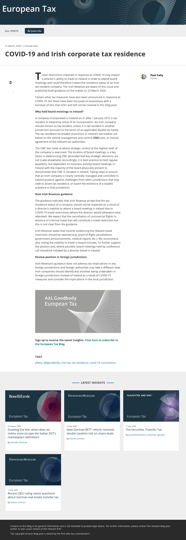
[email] (10, 83)
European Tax (29, 8)
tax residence (80, 362)
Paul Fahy (156, 75)
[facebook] (10, 108)
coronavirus (108, 362)
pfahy (38, 362)
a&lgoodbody (51, 362)
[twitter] (10, 91)
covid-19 (95, 362)
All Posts (11, 31)
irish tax (66, 362)
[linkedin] (10, 100)
